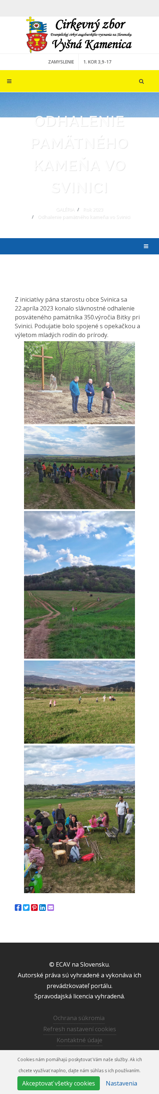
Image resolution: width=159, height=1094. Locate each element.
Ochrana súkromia (79, 1018)
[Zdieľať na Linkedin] (42, 907)
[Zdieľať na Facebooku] (18, 907)
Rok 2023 (93, 209)
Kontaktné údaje (79, 1040)
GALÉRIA (65, 209)
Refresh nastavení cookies (79, 1029)
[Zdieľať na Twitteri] (26, 907)
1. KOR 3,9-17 (97, 62)
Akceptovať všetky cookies (58, 1083)
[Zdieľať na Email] (50, 907)
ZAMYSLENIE (61, 62)
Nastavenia (121, 1083)
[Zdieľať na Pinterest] (34, 907)
